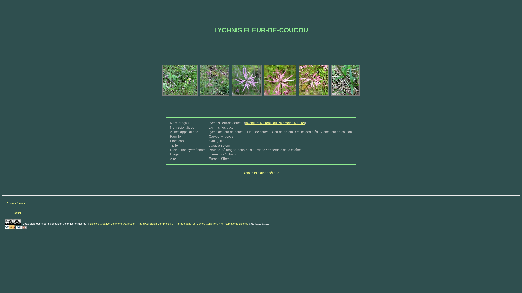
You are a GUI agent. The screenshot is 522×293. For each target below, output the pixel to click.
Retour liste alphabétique (261, 173)
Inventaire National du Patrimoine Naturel (275, 123)
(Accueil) (17, 212)
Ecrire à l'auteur (16, 203)
